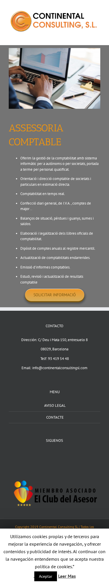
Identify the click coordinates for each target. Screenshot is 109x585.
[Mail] (62, 454)
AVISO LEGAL (55, 405)
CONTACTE (55, 417)
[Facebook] (47, 454)
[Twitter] (54, 454)
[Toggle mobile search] (87, 36)
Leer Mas (67, 576)
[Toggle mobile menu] (98, 36)
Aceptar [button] (45, 576)
